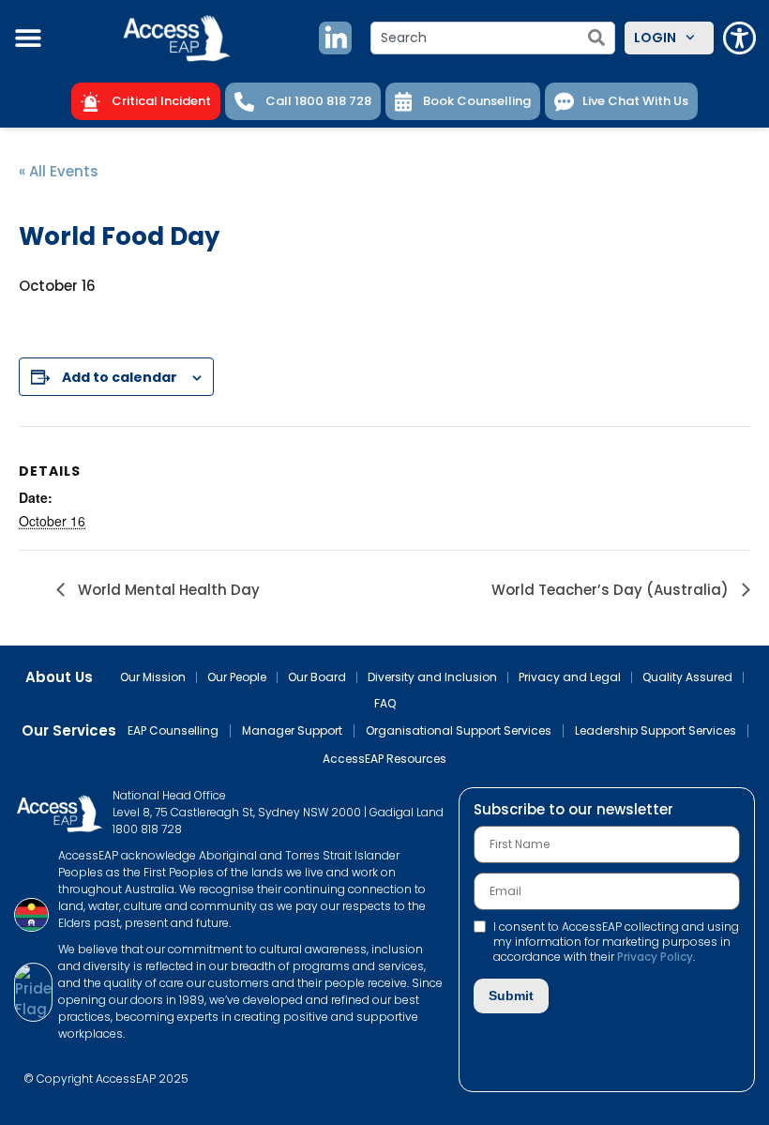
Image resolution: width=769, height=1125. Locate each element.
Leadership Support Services (655, 730)
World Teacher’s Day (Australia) (611, 590)
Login (655, 37)
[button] (28, 37)
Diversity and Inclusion (432, 677)
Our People (236, 677)
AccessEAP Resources (384, 759)
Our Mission (153, 677)
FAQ (385, 703)
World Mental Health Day (167, 590)
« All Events (58, 171)
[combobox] (492, 38)
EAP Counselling (173, 730)
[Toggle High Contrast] (739, 38)
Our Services (69, 730)
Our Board (317, 677)
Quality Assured (687, 677)
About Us (59, 677)
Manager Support (292, 730)
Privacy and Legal (570, 677)
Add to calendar (119, 377)
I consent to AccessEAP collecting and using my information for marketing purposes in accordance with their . (616, 942)
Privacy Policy (655, 957)
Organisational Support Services (458, 730)
